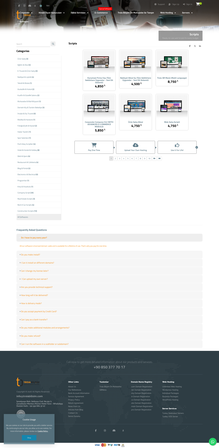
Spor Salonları (24, 137)
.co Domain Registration (141, 400)
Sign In (189, 4)
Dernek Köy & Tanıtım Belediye (30, 107)
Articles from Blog (75, 410)
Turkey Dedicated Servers (173, 413)
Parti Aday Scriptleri (26, 144)
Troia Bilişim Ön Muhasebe (110, 387)
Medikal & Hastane (26, 119)
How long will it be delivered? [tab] (34, 295)
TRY (48, 5)
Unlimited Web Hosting (172, 387)
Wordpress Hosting (170, 390)
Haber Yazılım (24, 131)
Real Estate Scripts (26, 198)
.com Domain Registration (141, 387)
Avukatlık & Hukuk (25, 89)
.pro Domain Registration (141, 410)
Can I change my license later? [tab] (35, 271)
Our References (74, 390)
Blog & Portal (23, 168)
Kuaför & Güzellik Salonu (28, 95)
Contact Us (73, 413)
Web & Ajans (23, 156)
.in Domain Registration (140, 397)
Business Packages (170, 397)
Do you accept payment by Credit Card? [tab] (39, 311)
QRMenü (102, 390)
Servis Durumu (74, 416)
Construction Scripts (27, 210)
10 (149, 158)
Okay (29, 437)
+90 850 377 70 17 (109, 367)
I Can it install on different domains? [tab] (37, 262)
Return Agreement (75, 403)
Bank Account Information (78, 393)
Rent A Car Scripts (25, 204)
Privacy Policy (74, 400)
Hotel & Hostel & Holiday (28, 150)
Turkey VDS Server (170, 417)
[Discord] (29, 5)
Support (161, 4)
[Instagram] (24, 5)
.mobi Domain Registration (142, 406)
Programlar (23, 180)
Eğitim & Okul (24, 64)
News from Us (74, 406)
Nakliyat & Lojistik (25, 77)
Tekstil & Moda (24, 83)
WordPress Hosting (170, 400)
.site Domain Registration (141, 403)
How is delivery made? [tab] (31, 303)
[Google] (35, 5)
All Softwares (22, 217)
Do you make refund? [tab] (31, 336)
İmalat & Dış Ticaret (26, 113)
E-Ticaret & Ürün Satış (27, 70)
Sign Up (175, 4)
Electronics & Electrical (27, 174)
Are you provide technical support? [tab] (37, 287)
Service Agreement (76, 397)
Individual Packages (170, 393)
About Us (72, 387)
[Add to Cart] (103, 63)
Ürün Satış (22, 58)
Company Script (25, 192)
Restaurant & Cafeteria (27, 162)
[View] (95, 63)
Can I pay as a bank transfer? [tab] (34, 319)
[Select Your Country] (42, 5)
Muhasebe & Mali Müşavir (29, 101)
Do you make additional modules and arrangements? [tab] (45, 327)
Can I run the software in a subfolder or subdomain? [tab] (45, 344)
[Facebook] (19, 5)
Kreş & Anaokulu (25, 186)
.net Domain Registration (141, 390)
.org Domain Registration (141, 393)
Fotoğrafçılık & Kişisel (27, 125)
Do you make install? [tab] (30, 254)
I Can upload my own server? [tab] (34, 279)
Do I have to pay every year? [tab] (34, 237)
